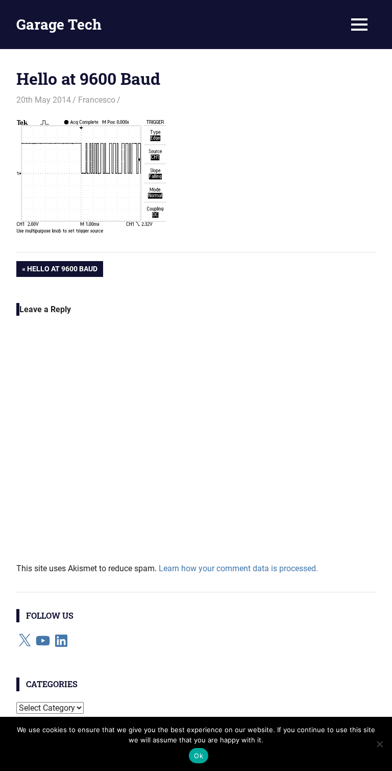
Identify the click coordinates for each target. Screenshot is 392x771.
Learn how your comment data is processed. (238, 568)
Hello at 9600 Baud (62, 270)
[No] (379, 744)
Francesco (96, 100)
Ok (198, 756)
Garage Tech (59, 24)
